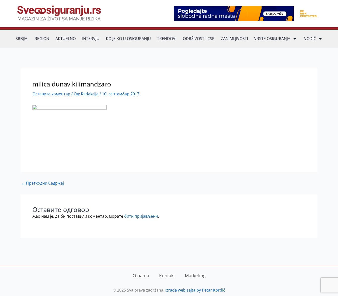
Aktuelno (65, 38)
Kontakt (167, 275)
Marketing (195, 275)
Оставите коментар (51, 94)
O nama (141, 275)
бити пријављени (141, 216)
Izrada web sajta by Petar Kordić (195, 290)
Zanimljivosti (234, 38)
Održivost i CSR (199, 38)
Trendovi (166, 38)
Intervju (90, 38)
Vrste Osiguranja (272, 38)
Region (42, 38)
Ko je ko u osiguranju (128, 38)
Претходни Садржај (42, 183)
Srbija (21, 38)
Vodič (310, 38)
